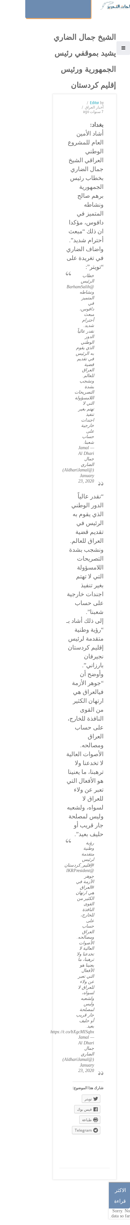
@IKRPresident (80, 870)
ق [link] (85, 692)
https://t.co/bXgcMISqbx (72, 1031)
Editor (94, 103)
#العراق (87, 887)
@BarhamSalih (80, 286)
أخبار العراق (94, 107)
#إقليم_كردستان (79, 865)
